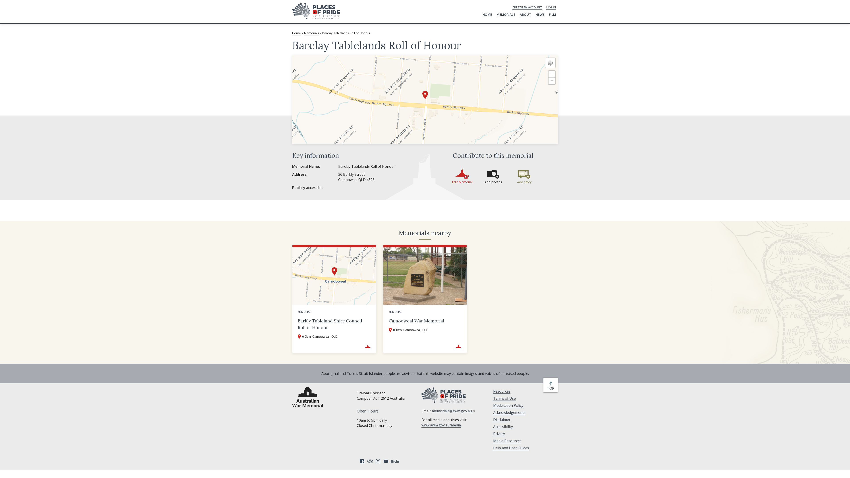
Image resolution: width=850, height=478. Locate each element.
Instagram (378, 461)
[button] (425, 95)
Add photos (493, 182)
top (551, 388)
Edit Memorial (462, 182)
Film (552, 14)
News (540, 14)
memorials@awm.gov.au (452, 411)
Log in (551, 7)
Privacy (499, 433)
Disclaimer (501, 419)
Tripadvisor (370, 461)
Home (487, 14)
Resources (501, 391)
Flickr (395, 461)
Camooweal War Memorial (416, 321)
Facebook (362, 461)
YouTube (386, 461)
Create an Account (527, 7)
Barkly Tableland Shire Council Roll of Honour (330, 324)
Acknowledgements (509, 412)
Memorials (505, 14)
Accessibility (503, 426)
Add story (524, 182)
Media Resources (507, 440)
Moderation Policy (508, 405)
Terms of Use (504, 398)
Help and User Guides (511, 447)
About (525, 14)
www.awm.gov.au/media (441, 425)
